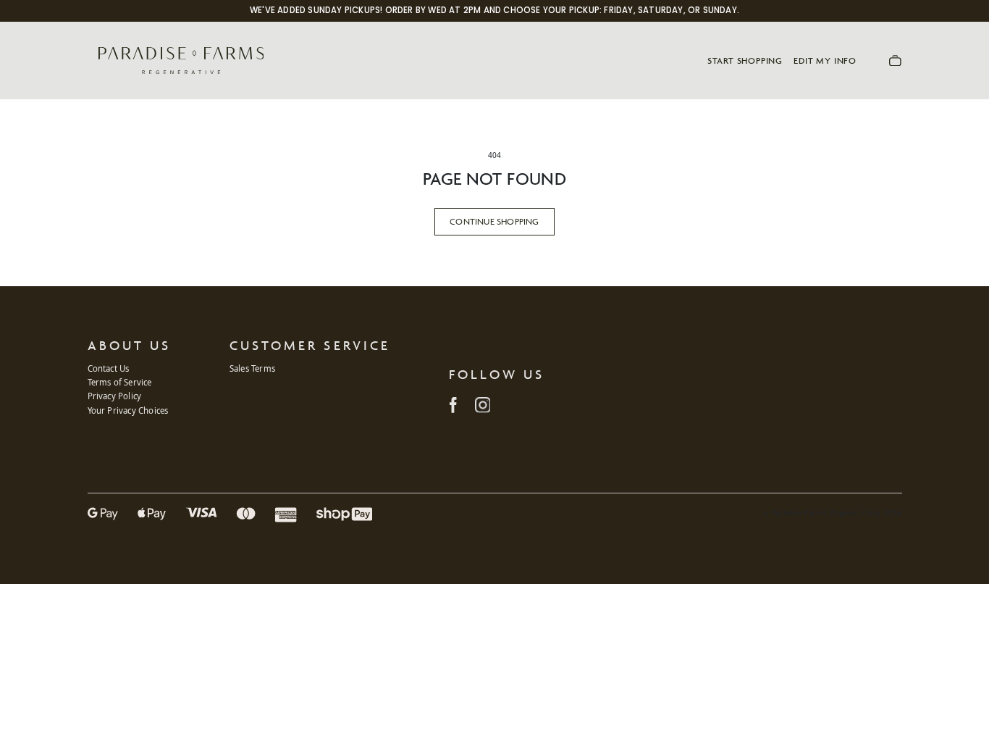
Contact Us (109, 368)
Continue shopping (494, 221)
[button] (895, 60)
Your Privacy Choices (128, 410)
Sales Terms (252, 368)
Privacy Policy (115, 396)
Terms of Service (120, 382)
